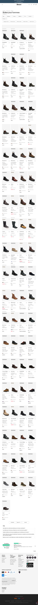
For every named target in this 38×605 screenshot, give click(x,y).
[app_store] (30, 566)
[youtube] (33, 558)
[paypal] (6, 575)
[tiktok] (35, 558)
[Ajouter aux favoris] (9, 43)
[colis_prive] (19, 572)
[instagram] (30, 558)
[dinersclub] (14, 572)
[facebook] (28, 558)
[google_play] (30, 564)
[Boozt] (19, 4)
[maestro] (8, 572)
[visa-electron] (11, 572)
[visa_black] (3, 572)
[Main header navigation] (2, 5)
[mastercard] (6, 572)
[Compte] (31, 5)
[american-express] (3, 575)
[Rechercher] (29, 5)
